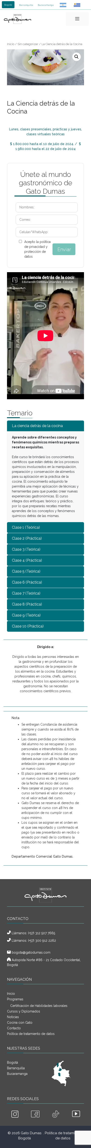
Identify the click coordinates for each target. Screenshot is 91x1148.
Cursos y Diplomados (23, 1011)
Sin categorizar (28, 44)
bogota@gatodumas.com (31, 952)
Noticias (13, 1017)
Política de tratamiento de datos (31, 1034)
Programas (15, 999)
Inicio (10, 44)
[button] (76, 57)
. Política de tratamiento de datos (62, 1136)
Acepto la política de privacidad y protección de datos (37, 249)
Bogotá (8, 5)
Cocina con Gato (19, 1022)
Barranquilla (26, 5)
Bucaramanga (46, 5)
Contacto (14, 1028)
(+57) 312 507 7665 (41, 933)
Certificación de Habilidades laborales (38, 1006)
